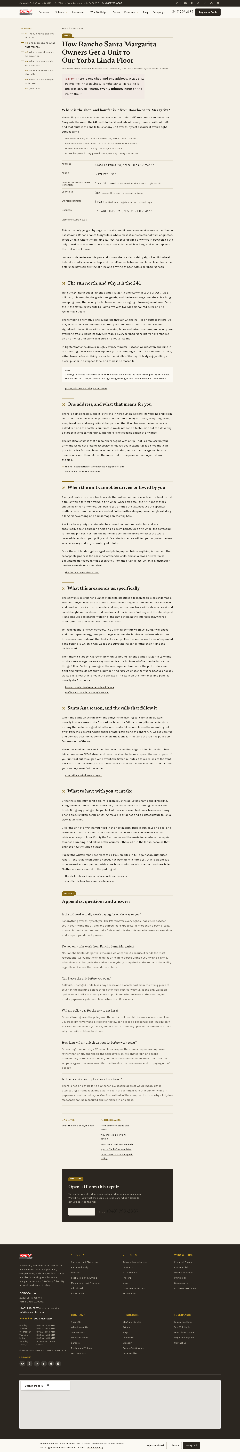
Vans (125, 1283)
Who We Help (98, 12)
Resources (130, 12)
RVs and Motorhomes (135, 1262)
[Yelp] (198, 3)
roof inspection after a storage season (87, 692)
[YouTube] (185, 3)
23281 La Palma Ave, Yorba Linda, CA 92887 (78, 3)
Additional (77, 1288)
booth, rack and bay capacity (117, 1143)
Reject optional (155, 1445)
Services (44, 12)
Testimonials (78, 1353)
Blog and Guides (132, 1321)
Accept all (191, 1445)
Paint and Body (79, 1267)
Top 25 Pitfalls (182, 1327)
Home (65, 28)
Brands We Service (133, 1348)
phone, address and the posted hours (86, 388)
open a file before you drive (116, 1149)
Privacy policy (95, 1447)
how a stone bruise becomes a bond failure (89, 687)
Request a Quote (208, 12)
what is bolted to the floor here (82, 471)
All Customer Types (185, 1288)
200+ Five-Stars (43, 1318)
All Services (78, 1293)
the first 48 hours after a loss (82, 572)
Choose (175, 1445)
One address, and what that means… (40, 44)
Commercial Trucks (134, 1288)
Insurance (78, 12)
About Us (76, 1321)
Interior (75, 1272)
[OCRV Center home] (25, 12)
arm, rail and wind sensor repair (83, 775)
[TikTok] (205, 3)
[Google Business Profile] (191, 3)
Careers (75, 1342)
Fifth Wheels (130, 1272)
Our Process (78, 1332)
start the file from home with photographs (89, 880)
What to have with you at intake (39, 81)
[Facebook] (211, 3)
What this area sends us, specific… (39, 63)
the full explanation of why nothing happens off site (94, 466)
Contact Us (180, 1342)
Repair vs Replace (184, 1337)
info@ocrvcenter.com (31, 1312)
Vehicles (60, 12)
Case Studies (130, 1353)
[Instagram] (218, 3)
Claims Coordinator (81, 68)
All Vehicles (129, 1293)
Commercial (181, 1267)
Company (158, 12)
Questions (32, 88)
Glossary (127, 1342)
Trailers (127, 1277)
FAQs (125, 1332)
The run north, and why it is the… (39, 35)
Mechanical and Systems (85, 1283)
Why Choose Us (79, 1327)
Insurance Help (183, 1321)
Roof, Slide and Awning (84, 1277)
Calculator (128, 1337)
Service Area (181, 1283)
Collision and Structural (84, 1262)
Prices (116, 12)
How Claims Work (184, 1332)
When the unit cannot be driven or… (39, 54)
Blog (145, 12)
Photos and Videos (81, 1348)
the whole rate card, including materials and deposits (96, 876)
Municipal (180, 1277)
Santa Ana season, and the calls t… (39, 72)
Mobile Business (183, 1272)
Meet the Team (79, 1337)
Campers (128, 1267)
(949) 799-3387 (113, 3)
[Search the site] (177, 3)
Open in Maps (32, 1385)
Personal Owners (183, 1262)
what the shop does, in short (78, 1125)
